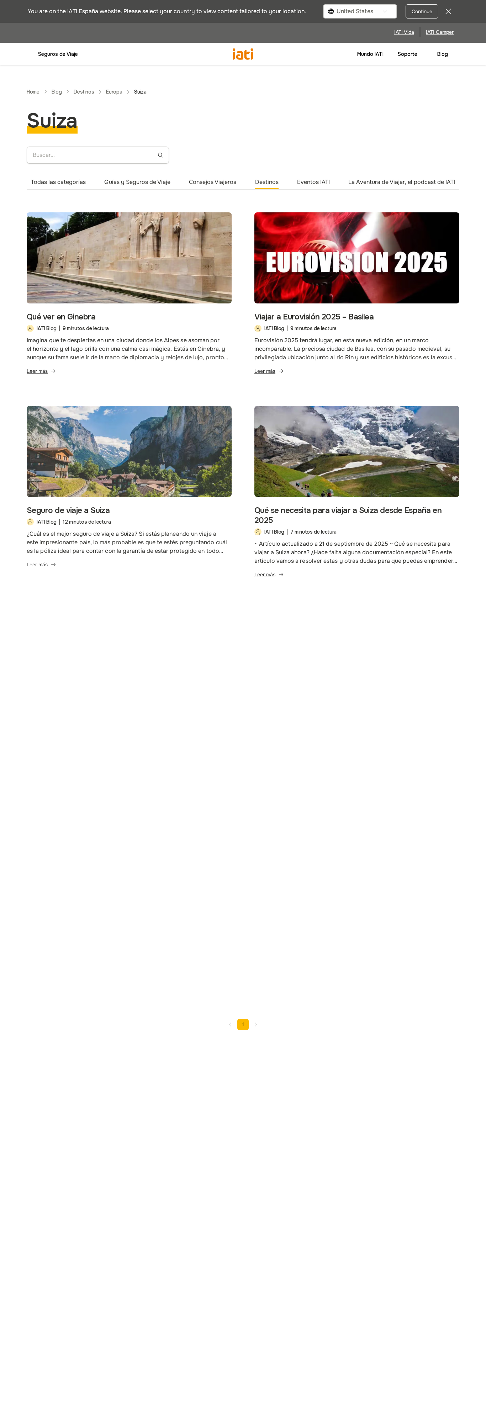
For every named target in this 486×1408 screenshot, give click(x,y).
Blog (442, 54)
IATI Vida (404, 32)
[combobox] (360, 11)
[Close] (448, 11)
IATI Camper (440, 32)
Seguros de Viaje (58, 54)
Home (33, 92)
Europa (114, 92)
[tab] (58, 182)
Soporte (407, 54)
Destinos (84, 92)
